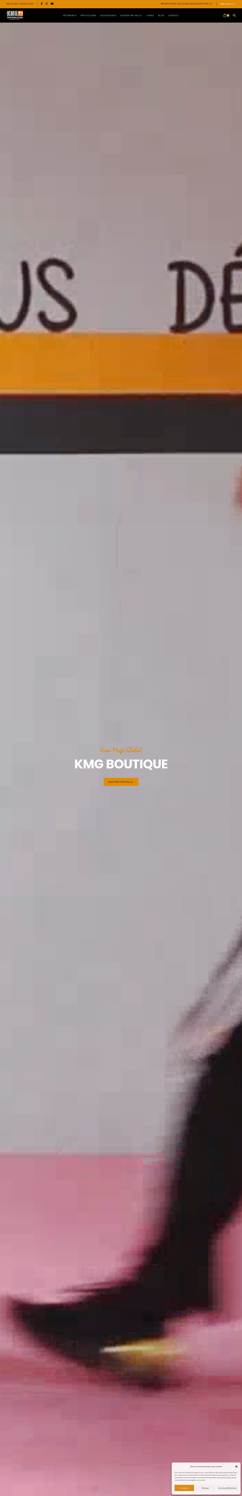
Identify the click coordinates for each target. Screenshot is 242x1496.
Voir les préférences (227, 1488)
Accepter (184, 1488)
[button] (236, 1466)
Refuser (205, 1488)
